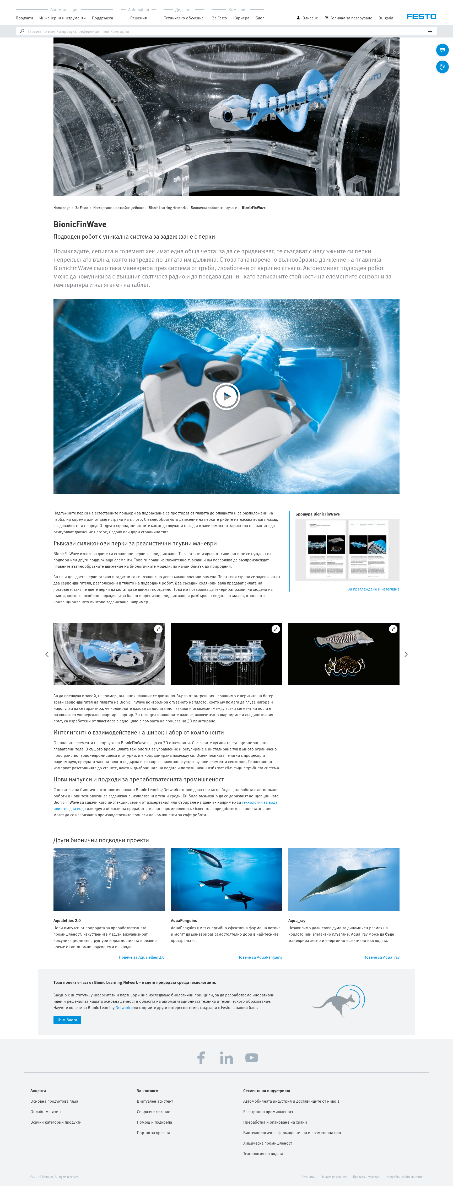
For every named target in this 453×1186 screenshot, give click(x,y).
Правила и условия (366, 1176)
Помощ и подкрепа (154, 1122)
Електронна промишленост (268, 1111)
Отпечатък (308, 1176)
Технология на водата (263, 1153)
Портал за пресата (153, 1132)
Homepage (61, 207)
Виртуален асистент (155, 1101)
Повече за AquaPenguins (260, 957)
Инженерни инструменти (62, 18)
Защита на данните (334, 1176)
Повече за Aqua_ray (382, 957)
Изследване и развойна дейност (118, 207)
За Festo (81, 207)
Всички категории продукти (56, 1122)
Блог (260, 18)
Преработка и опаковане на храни (275, 1122)
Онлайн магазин (45, 1111)
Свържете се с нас (153, 1111)
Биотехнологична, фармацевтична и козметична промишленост (292, 1132)
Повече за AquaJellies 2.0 (142, 957)
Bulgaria (386, 18)
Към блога (67, 1020)
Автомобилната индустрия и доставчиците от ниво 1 (291, 1101)
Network (122, 1007)
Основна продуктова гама (54, 1101)
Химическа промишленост (267, 1143)
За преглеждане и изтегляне (374, 589)
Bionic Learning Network (167, 207)
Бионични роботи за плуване (214, 207)
